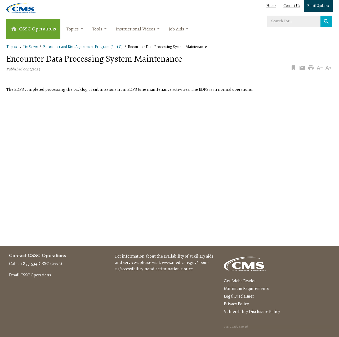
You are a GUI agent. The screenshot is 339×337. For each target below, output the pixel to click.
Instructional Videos (135, 29)
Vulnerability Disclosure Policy (252, 312)
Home (271, 6)
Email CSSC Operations (30, 275)
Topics (72, 29)
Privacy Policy (236, 304)
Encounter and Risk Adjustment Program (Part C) (83, 47)
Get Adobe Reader (240, 281)
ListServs (30, 47)
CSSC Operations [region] (37, 29)
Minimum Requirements (246, 289)
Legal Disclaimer (239, 296)
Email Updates (318, 6)
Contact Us (291, 6)
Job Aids (176, 29)
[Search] (326, 21)
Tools (97, 29)
